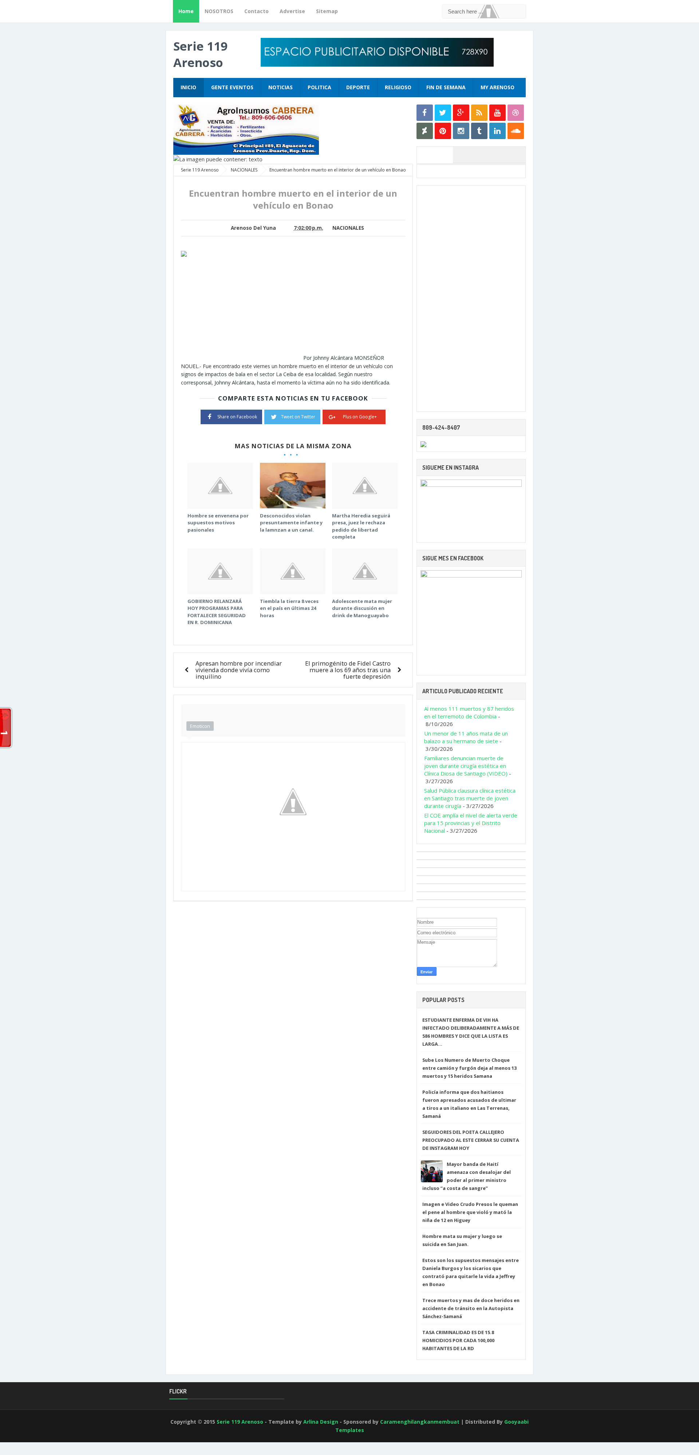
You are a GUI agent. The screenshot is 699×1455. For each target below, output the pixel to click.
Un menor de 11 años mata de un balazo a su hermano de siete (466, 737)
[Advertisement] (242, 309)
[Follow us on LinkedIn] (497, 131)
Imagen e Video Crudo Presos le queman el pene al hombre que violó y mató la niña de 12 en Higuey (470, 1212)
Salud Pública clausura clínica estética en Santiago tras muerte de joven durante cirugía (470, 798)
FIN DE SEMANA (446, 87)
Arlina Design (320, 1421)
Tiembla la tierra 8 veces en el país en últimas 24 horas (289, 608)
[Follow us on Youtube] (497, 113)
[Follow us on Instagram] (461, 131)
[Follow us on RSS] (479, 113)
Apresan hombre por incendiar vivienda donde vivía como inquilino (239, 670)
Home (186, 11)
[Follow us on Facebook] (424, 113)
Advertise (292, 11)
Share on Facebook (237, 417)
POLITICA (319, 87)
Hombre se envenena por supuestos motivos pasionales (218, 522)
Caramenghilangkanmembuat (419, 1421)
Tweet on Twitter (298, 417)
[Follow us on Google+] (461, 113)
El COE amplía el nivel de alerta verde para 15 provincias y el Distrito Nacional (470, 823)
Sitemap (327, 11)
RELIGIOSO (398, 87)
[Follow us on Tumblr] (479, 131)
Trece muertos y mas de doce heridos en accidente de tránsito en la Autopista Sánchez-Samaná (471, 1308)
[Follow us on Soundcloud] (516, 131)
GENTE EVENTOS (232, 87)
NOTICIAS (280, 87)
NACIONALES (348, 228)
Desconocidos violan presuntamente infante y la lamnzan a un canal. (291, 522)
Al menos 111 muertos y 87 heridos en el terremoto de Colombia (469, 712)
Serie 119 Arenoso (200, 54)
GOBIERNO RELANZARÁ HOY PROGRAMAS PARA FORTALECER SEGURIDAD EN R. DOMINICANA (216, 612)
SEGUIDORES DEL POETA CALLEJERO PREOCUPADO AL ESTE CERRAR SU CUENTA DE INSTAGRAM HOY (470, 1140)
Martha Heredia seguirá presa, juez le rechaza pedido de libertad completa (361, 526)
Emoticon (200, 726)
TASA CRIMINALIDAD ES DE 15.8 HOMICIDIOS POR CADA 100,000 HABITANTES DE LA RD (458, 1340)
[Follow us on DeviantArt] (424, 131)
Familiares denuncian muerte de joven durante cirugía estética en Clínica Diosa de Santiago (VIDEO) (466, 765)
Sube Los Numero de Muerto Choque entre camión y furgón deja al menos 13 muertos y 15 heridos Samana (469, 1068)
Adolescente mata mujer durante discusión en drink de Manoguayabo (362, 608)
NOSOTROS (219, 11)
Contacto (256, 11)
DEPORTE (358, 87)
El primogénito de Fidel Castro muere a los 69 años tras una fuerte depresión (348, 670)
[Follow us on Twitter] (443, 113)
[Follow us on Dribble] (516, 113)
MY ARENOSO (497, 87)
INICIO (188, 87)
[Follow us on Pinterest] (443, 131)
